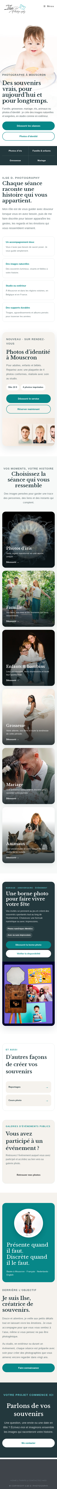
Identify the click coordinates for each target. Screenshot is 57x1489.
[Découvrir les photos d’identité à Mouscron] (28, 432)
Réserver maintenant (28, 409)
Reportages (28, 1087)
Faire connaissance (28, 1368)
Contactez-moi (37, 1480)
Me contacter (28, 1443)
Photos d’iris (15, 151)
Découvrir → (12, 562)
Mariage (42, 160)
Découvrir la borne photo (28, 945)
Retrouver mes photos (28, 1175)
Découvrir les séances (28, 126)
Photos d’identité (28, 136)
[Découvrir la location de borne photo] (28, 994)
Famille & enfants (42, 151)
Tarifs (22, 1480)
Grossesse (15, 160)
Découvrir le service (28, 398)
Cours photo (28, 1100)
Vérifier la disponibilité (28, 953)
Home (13, 1480)
